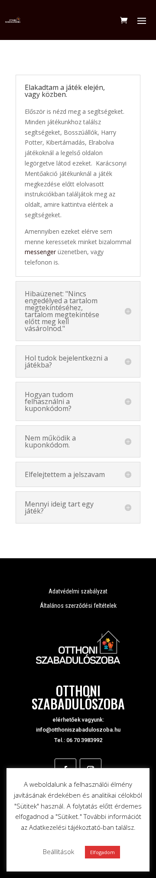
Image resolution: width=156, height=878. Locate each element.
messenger (40, 252)
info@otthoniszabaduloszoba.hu (78, 729)
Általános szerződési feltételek (78, 605)
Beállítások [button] (58, 851)
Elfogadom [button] (102, 852)
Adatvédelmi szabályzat (78, 591)
